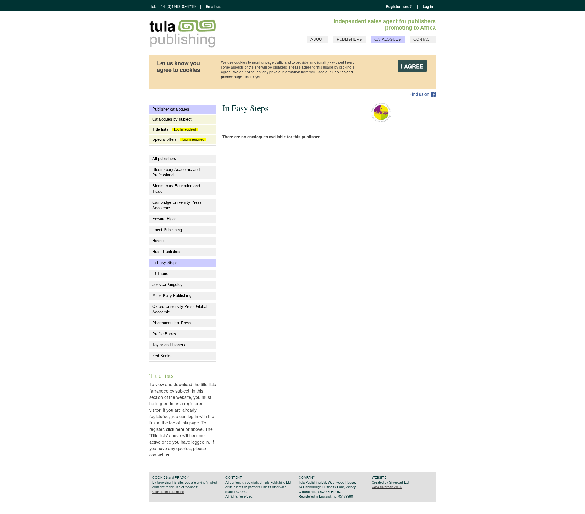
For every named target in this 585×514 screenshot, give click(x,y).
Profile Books (164, 334)
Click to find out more (168, 491)
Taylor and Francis (168, 345)
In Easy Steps (165, 262)
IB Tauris (160, 273)
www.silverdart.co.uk (387, 486)
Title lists (175, 129)
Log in (428, 6)
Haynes (159, 240)
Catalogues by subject (172, 119)
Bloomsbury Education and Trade (176, 189)
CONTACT (422, 39)
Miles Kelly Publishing (171, 295)
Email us (213, 6)
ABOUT (317, 39)
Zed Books (162, 356)
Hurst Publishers (167, 251)
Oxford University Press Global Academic (179, 309)
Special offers (179, 139)
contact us (159, 455)
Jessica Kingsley (167, 284)
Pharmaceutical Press (171, 323)
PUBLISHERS (349, 39)
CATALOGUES (387, 39)
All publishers (164, 158)
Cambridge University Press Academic (177, 205)
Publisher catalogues (170, 109)
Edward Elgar (164, 219)
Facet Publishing (167, 229)
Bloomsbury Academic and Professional (176, 172)
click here (175, 429)
